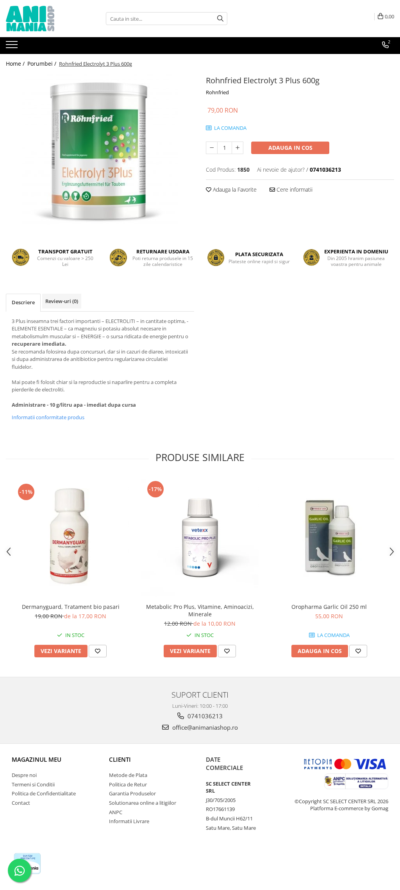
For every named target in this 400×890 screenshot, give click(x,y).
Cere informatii (293, 189)
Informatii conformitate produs (48, 417)
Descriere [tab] (23, 302)
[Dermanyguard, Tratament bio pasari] (70, 538)
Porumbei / (42, 63)
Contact (21, 802)
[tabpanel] (100, 152)
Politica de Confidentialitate (44, 793)
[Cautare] (220, 18)
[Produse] (13, 47)
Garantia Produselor (132, 793)
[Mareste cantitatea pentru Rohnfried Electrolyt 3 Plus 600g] (237, 148)
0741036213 (204, 716)
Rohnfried (217, 92)
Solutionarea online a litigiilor (142, 802)
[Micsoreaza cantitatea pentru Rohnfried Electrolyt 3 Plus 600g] (212, 148)
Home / (16, 63)
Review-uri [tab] (61, 301)
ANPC (115, 812)
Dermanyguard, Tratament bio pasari (71, 606)
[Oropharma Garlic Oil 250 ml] (329, 538)
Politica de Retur (128, 784)
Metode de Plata (128, 775)
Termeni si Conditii (33, 784)
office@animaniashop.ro (204, 727)
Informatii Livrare (129, 821)
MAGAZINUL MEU (36, 759)
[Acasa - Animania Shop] (45, 18)
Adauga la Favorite (234, 189)
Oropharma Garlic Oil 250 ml (329, 606)
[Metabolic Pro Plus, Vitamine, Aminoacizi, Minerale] (200, 537)
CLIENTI (120, 759)
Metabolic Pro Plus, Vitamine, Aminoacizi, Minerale (200, 610)
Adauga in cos (290, 147)
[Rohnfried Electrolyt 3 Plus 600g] (100, 152)
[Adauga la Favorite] (98, 651)
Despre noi (24, 775)
